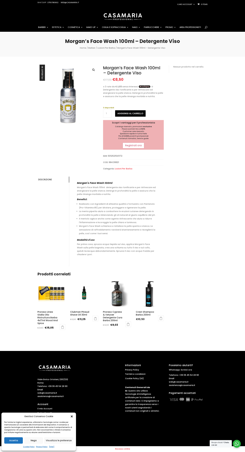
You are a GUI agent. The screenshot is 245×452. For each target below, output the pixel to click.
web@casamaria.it (47, 392)
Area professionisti (190, 27)
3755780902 (52, 2)
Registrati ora (133, 145)
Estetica (56, 27)
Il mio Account (44, 408)
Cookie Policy (29, 446)
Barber (42, 27)
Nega (34, 440)
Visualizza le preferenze (59, 440)
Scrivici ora (186, 369)
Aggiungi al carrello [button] (62, 327)
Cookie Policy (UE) (134, 378)
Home (83, 47)
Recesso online (122, 449)
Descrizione (45, 179)
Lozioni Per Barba (106, 47)
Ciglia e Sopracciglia (114, 27)
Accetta (13, 440)
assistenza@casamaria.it (50, 396)
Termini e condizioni (135, 374)
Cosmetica (74, 27)
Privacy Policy (41, 446)
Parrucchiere (151, 27)
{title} (51, 446)
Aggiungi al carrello (130, 113)
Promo (169, 27)
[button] (71, 416)
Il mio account (185, 4)
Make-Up (91, 27)
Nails (135, 27)
